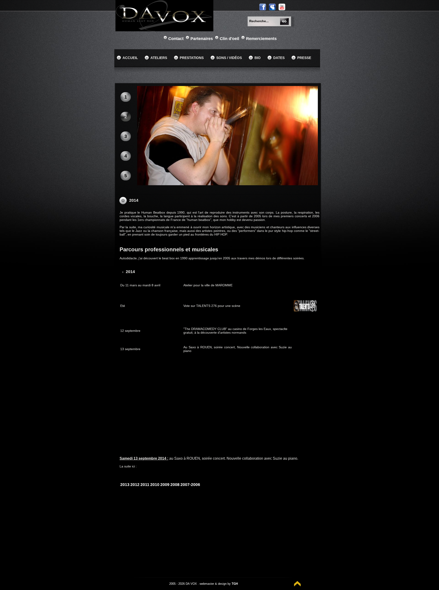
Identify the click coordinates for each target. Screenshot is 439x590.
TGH (235, 583)
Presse (304, 58)
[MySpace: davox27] (272, 7)
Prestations (192, 58)
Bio (257, 58)
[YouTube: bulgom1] (282, 7)
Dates (279, 58)
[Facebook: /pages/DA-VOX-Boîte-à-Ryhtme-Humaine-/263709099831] (263, 7)
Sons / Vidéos (229, 58)
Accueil (130, 58)
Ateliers (158, 58)
